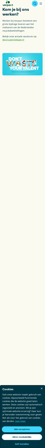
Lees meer (20, 421)
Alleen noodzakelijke (21, 437)
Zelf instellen (22, 444)
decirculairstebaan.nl (13, 39)
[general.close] (41, 388)
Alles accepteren (22, 429)
